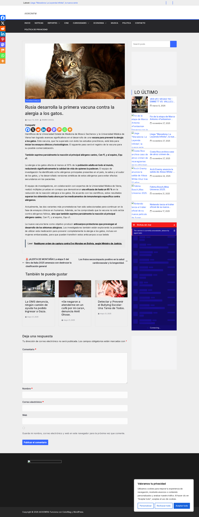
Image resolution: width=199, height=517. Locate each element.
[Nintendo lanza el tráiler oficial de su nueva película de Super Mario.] (140, 210)
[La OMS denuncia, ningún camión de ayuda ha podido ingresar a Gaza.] (38, 282)
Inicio (27, 23)
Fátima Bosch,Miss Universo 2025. (159, 188)
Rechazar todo (164, 506)
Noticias (39, 23)
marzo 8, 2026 (158, 106)
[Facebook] (27, 129)
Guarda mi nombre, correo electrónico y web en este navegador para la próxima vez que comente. (73, 433)
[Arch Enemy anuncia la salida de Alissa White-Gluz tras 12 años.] (140, 175)
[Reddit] (38, 129)
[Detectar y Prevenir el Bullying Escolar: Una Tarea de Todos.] (111, 282)
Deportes (52, 23)
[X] (33, 129)
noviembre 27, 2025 (161, 123)
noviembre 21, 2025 (161, 193)
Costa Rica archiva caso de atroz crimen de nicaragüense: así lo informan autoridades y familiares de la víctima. (162, 153)
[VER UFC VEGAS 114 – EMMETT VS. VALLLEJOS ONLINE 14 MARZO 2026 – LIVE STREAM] (140, 104)
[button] (58, 23)
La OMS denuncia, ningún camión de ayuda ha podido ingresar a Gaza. (37, 306)
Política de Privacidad (36, 29)
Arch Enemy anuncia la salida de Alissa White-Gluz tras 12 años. (161, 170)
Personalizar (146, 506)
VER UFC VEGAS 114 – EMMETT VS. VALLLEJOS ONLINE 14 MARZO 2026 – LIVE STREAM (163, 100)
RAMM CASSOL (48, 120)
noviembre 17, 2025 (161, 211)
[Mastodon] (54, 129)
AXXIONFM (31, 13)
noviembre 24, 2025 (161, 176)
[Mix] (59, 129)
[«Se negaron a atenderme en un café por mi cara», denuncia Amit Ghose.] (75, 282)
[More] (70, 129)
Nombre (27, 388)
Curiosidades (80, 23)
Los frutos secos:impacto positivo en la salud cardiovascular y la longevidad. (101, 261)
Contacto (140, 23)
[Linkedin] (43, 129)
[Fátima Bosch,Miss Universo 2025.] (140, 192)
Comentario (29, 349)
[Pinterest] (48, 129)
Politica (126, 23)
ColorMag (66, 512)
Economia (99, 23)
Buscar (173, 44)
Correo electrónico (33, 402)
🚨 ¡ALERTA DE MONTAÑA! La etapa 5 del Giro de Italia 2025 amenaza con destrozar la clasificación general (48, 263)
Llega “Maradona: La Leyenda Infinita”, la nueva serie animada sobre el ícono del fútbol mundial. (163, 135)
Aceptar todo (182, 506)
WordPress (78, 512)
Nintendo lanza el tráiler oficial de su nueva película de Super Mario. (162, 205)
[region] (164, 495)
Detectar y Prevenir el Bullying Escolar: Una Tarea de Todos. (111, 305)
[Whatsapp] (64, 129)
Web (24, 415)
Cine (66, 23)
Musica (114, 23)
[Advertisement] (154, 68)
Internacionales (33, 101)
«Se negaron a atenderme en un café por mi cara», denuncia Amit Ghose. (73, 308)
